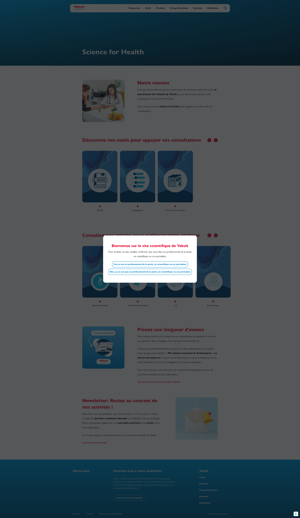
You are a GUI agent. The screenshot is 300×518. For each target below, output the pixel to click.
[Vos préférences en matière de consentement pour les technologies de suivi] (296, 514)
